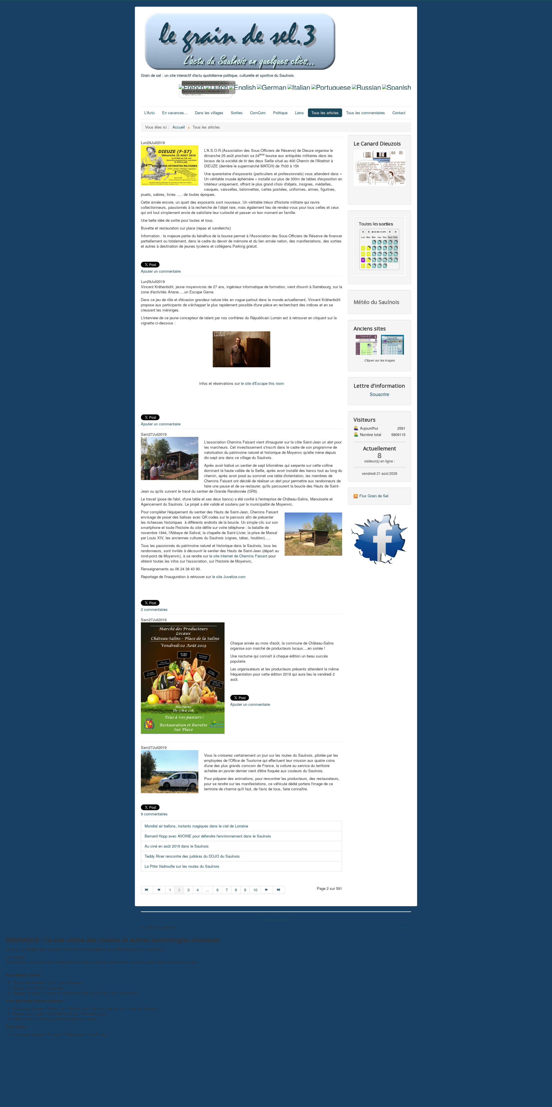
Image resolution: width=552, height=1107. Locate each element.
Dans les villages (209, 112)
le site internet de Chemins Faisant (239, 556)
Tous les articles (325, 112)
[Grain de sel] (379, 539)
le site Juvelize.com (229, 576)
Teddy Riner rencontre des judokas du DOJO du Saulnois (192, 856)
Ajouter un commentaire (161, 271)
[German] (271, 86)
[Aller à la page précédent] (159, 890)
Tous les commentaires (365, 112)
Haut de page (400, 927)
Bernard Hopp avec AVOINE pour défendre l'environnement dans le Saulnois (208, 836)
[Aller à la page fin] (279, 890)
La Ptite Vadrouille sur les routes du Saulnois (182, 866)
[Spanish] (396, 86)
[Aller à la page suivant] (267, 890)
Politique (280, 112)
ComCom (258, 112)
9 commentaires (154, 814)
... (207, 889)
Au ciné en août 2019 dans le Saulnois (177, 846)
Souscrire (379, 394)
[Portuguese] (331, 86)
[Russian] (366, 86)
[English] (242, 86)
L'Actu (149, 112)
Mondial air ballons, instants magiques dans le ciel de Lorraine (196, 826)
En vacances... (174, 112)
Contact (398, 112)
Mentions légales (276, 919)
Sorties (237, 112)
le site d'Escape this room (262, 383)
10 (255, 889)
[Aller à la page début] (147, 890)
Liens (299, 112)
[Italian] (299, 86)
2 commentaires (154, 609)
